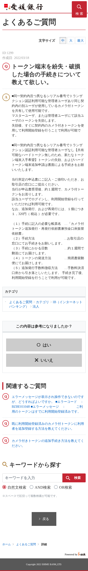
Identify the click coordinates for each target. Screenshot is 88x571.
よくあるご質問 (26, 544)
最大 (80, 40)
